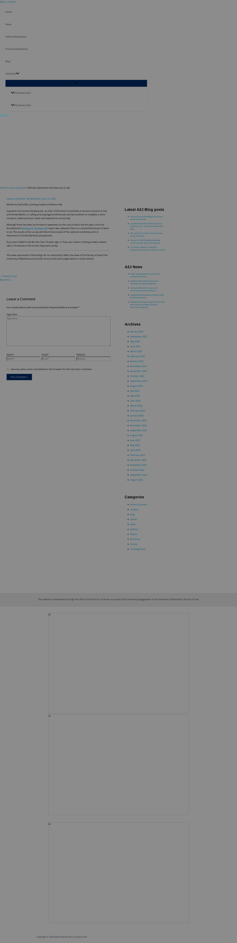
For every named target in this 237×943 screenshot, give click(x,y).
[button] (4, 115)
